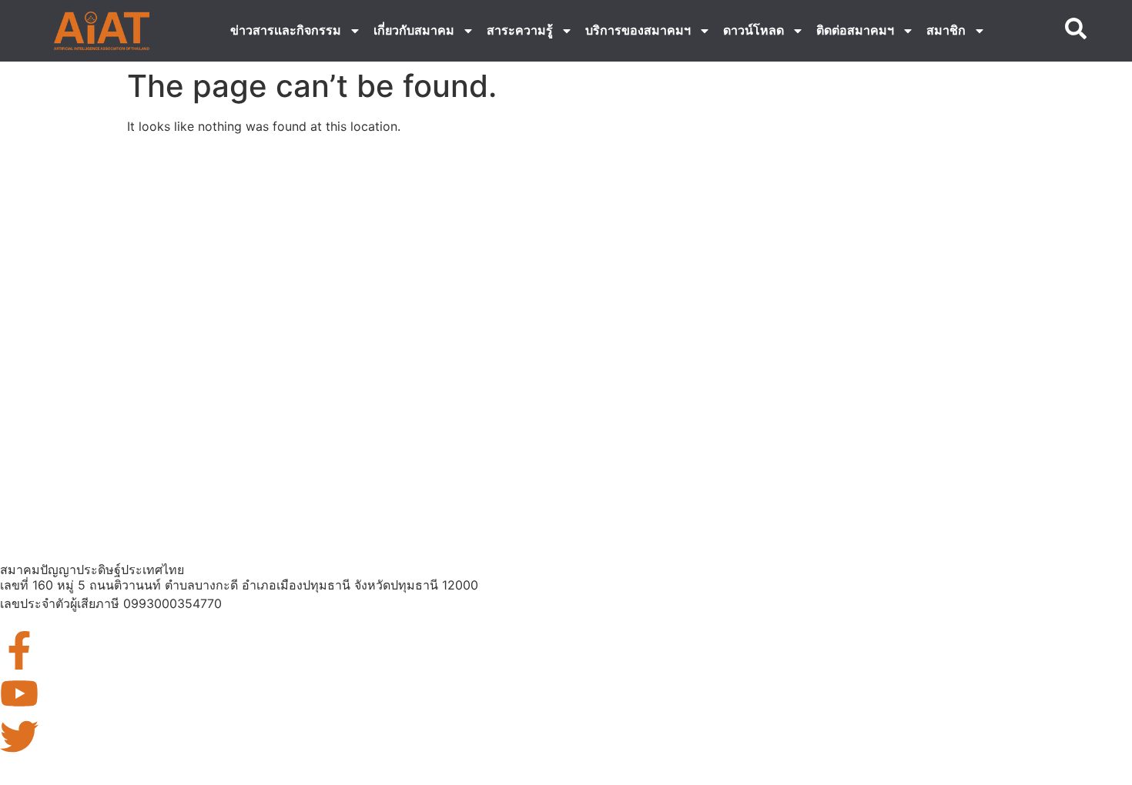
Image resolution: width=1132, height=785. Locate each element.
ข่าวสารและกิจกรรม (285, 30)
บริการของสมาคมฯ (638, 30)
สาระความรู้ (520, 30)
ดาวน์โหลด (753, 30)
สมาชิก (946, 30)
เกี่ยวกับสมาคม (413, 30)
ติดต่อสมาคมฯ (855, 30)
